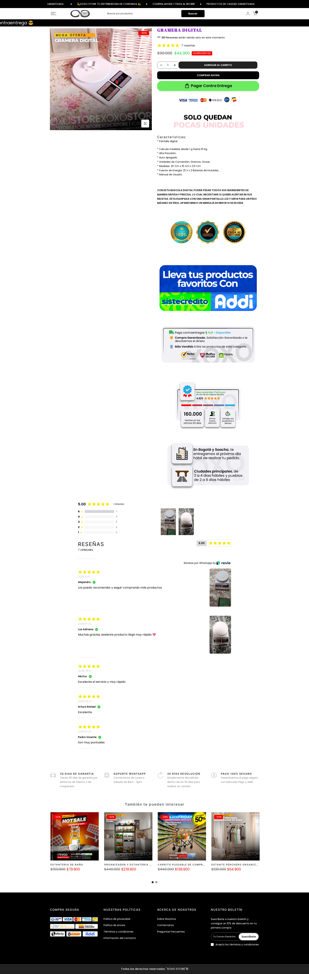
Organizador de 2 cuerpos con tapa (188, 864)
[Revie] (223, 563)
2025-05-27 (85, 701)
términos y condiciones (244, 944)
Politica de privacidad (117, 919)
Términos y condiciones (118, 931)
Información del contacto (120, 938)
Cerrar (259, 4)
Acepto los (237, 944)
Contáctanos (165, 925)
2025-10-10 (84, 576)
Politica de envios (114, 925)
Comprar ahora (208, 75)
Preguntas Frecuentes (171, 931)
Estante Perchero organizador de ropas (85, 864)
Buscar (192, 13)
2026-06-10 (85, 671)
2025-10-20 (84, 731)
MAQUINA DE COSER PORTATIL (127, 864)
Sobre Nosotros (166, 919)
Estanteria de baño (228, 864)
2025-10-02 (84, 624)
